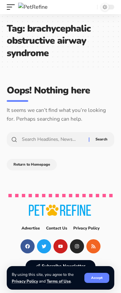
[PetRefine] (33, 7)
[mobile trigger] (12, 7)
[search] (90, 7)
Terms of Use (59, 281)
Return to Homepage (31, 164)
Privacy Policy (25, 281)
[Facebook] (28, 246)
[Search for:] (53, 139)
